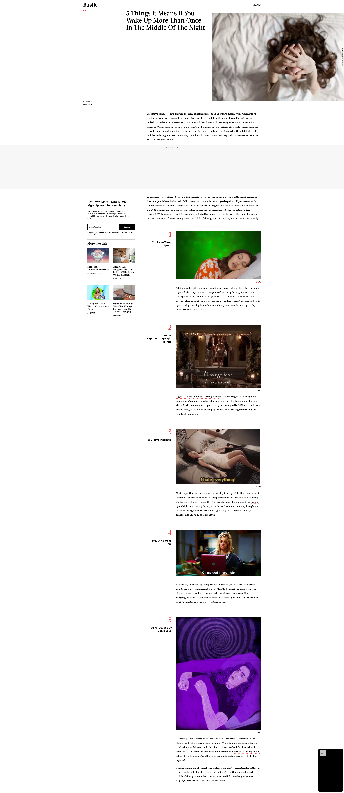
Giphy (258, 281)
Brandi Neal (89, 101)
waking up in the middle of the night (194, 218)
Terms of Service (127, 232)
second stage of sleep (218, 131)
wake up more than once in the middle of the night (201, 118)
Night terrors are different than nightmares (198, 396)
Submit (127, 227)
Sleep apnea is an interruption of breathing (208, 292)
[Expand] (321, 751)
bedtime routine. (208, 514)
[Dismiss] (340, 751)
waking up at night (231, 597)
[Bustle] (90, 4)
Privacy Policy (95, 234)
